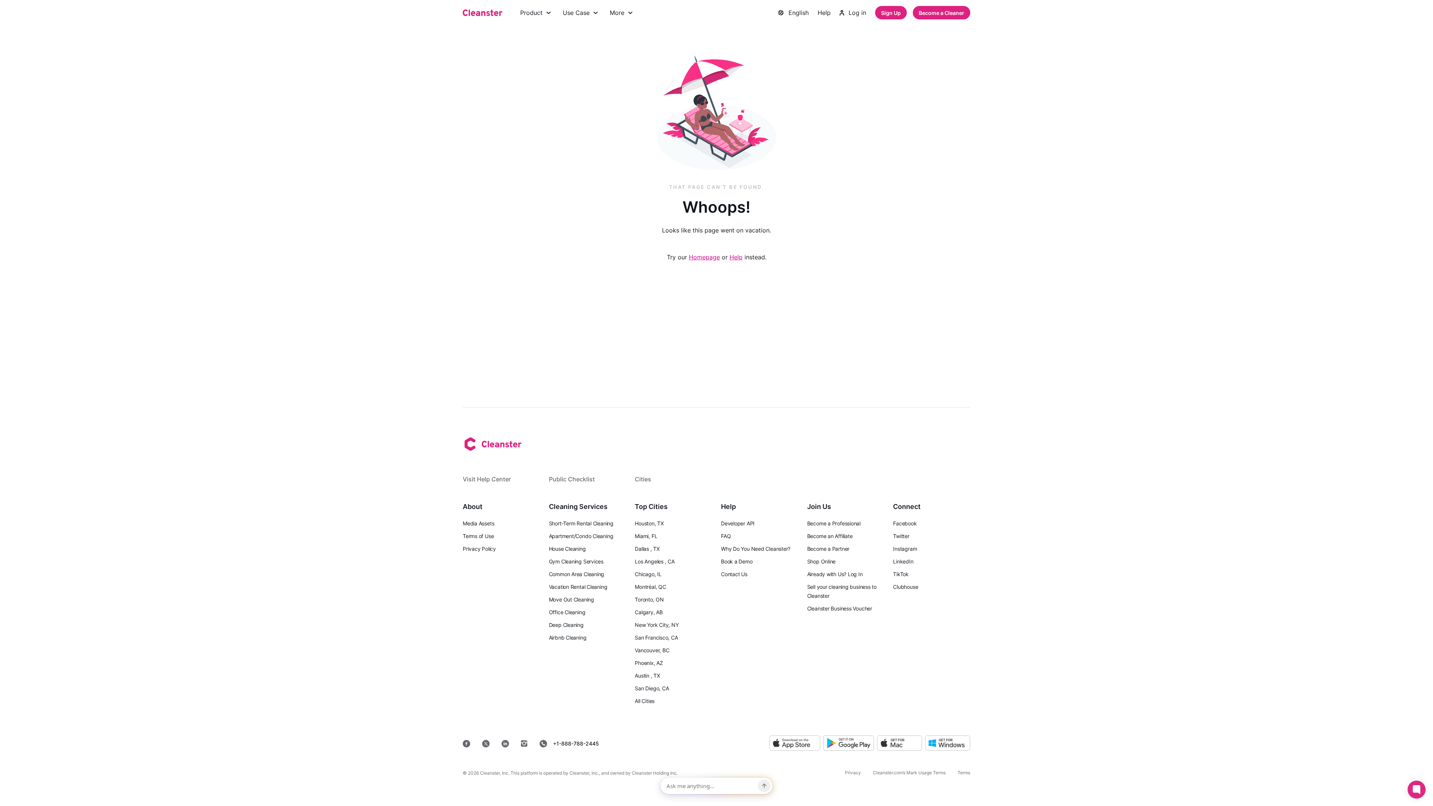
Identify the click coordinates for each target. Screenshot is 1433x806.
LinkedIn (903, 561)
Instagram (905, 549)
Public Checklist (572, 479)
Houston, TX (649, 523)
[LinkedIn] (505, 743)
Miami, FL (646, 536)
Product (531, 12)
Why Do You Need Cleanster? (755, 549)
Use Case (576, 12)
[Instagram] (524, 743)
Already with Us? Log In (835, 574)
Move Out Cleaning (571, 599)
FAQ (726, 536)
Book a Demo (737, 561)
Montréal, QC (650, 587)
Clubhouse (905, 587)
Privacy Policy (479, 549)
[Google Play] (848, 743)
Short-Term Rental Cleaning (581, 523)
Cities (643, 479)
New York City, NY (656, 625)
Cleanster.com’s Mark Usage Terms (909, 772)
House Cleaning (567, 549)
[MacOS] (899, 743)
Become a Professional (834, 523)
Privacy (853, 772)
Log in (857, 12)
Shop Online (821, 561)
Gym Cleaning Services (576, 561)
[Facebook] (466, 743)
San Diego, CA (652, 688)
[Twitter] (486, 743)
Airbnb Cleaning (568, 637)
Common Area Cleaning (577, 574)
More (617, 12)
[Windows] (947, 743)
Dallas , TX (647, 549)
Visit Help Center (487, 479)
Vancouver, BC (652, 650)
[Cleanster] (482, 12)
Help (824, 12)
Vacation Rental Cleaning (578, 587)
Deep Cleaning (566, 625)
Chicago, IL (648, 574)
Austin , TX (647, 675)
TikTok (901, 574)
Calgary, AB (649, 612)
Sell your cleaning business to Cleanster (842, 591)
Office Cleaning (567, 612)
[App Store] (794, 743)
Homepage (704, 257)
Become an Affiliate (830, 536)
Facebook (905, 523)
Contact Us (734, 574)
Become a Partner (828, 549)
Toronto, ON (649, 599)
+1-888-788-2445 (576, 743)
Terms (964, 772)
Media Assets (478, 523)
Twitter (901, 536)
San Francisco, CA (656, 637)
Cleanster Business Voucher (839, 608)
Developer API (738, 523)
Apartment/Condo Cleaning (581, 536)
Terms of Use (478, 536)
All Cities (645, 701)
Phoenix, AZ (649, 663)
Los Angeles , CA (654, 561)
